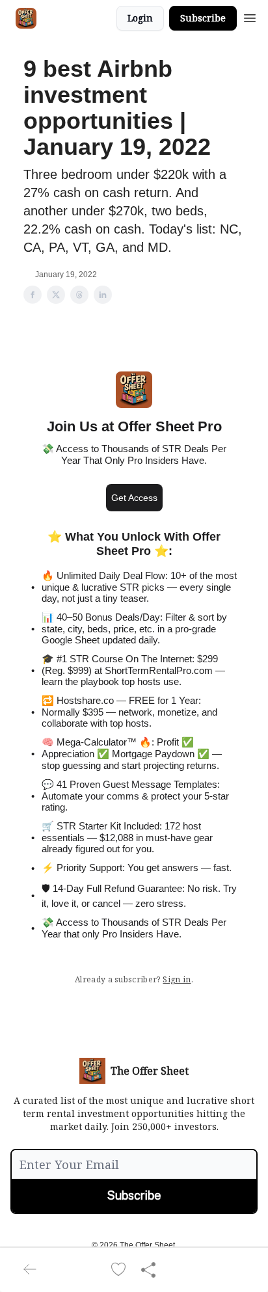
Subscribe (203, 18)
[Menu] (250, 16)
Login (140, 18)
